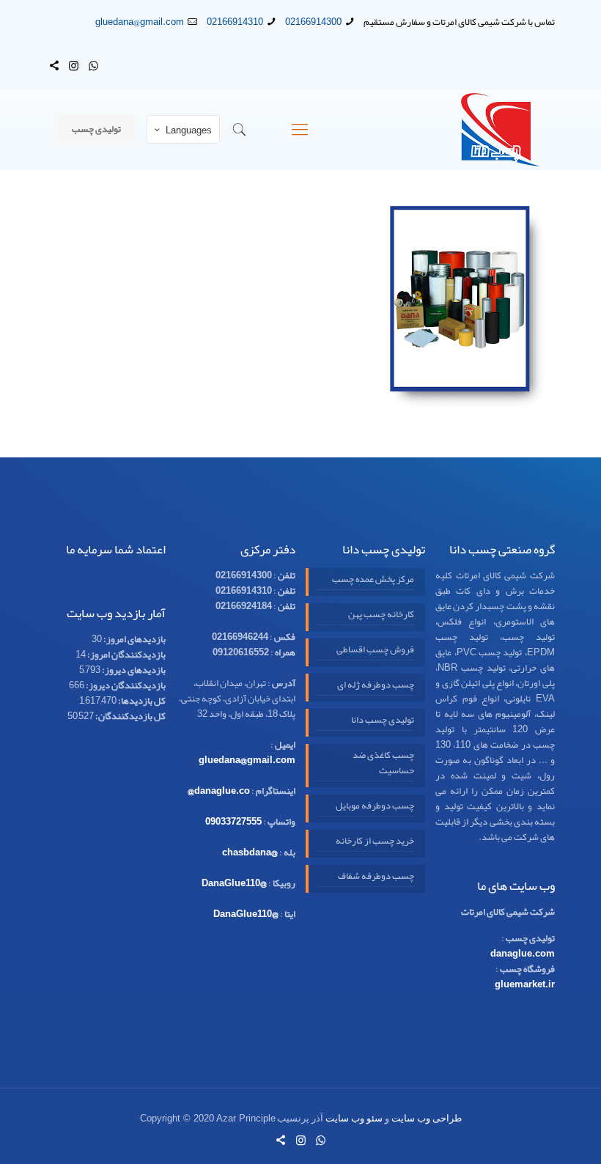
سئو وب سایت (354, 1118)
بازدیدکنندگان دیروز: (125, 685)
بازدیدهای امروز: (134, 639)
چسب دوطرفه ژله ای (375, 685)
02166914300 (313, 22)
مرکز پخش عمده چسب (373, 580)
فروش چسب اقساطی (375, 650)
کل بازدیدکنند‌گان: (130, 716)
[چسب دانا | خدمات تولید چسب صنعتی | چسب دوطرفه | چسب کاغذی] (500, 129)
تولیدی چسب (96, 129)
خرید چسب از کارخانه (375, 841)
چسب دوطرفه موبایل (375, 806)
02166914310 (235, 22)
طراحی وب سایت (426, 1118)
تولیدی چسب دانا (382, 720)
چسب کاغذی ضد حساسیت (383, 764)
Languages (189, 130)
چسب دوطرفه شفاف (376, 877)
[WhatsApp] (93, 66)
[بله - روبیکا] (54, 66)
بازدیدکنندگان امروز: (126, 654)
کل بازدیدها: (141, 700)
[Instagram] (73, 66)
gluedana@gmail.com (139, 22)
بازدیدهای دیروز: (133, 669)
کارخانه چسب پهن (381, 615)
